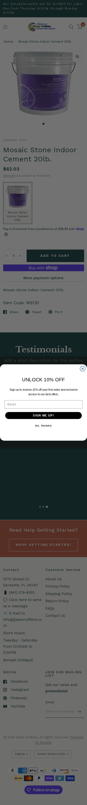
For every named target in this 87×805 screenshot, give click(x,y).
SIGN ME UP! (43, 415)
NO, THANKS (43, 426)
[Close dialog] (82, 368)
